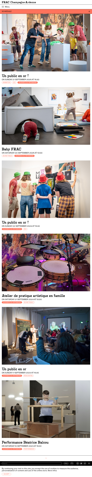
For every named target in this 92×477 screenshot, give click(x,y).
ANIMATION (6, 82)
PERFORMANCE (29, 449)
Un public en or (14, 369)
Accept (6, 474)
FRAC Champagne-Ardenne (19, 2)
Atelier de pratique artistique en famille (33, 296)
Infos (66, 463)
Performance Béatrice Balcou (25, 442)
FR (72, 463)
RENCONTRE (28, 376)
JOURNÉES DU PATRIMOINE (28, 82)
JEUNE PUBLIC (7, 156)
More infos (52, 470)
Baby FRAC (11, 149)
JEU (14, 82)
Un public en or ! (15, 76)
